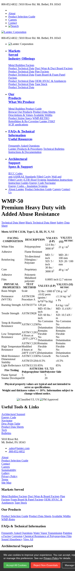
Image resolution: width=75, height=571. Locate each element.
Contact (12, 22)
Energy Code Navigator (32, 184)
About (11, 13)
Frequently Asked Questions (25, 147)
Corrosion (17, 536)
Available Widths (30, 117)
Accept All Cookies (16, 565)
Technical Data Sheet (13, 222)
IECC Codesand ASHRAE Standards (22, 175)
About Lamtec (16, 189)
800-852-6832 (16, 451)
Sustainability (8, 470)
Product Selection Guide (21, 16)
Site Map (6, 482)
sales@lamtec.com (18, 448)
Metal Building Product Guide (25, 110)
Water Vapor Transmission (47, 533)
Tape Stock (27, 86)
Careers (12, 19)
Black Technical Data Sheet (40, 222)
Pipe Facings (28, 73)
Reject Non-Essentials (45, 565)
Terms (4, 479)
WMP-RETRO (28, 120)
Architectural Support (13, 414)
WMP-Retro (8, 519)
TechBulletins (6, 432)
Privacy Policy (51, 558)
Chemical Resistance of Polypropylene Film (47, 536)
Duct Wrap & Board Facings (43, 496)
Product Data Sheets (31, 113)
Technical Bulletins (36, 150)
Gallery (5, 473)
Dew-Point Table (10, 423)
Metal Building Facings (21, 67)
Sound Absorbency (11, 539)
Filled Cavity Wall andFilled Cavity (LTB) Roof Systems (34, 178)
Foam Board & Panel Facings (27, 499)
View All (28, 539)
